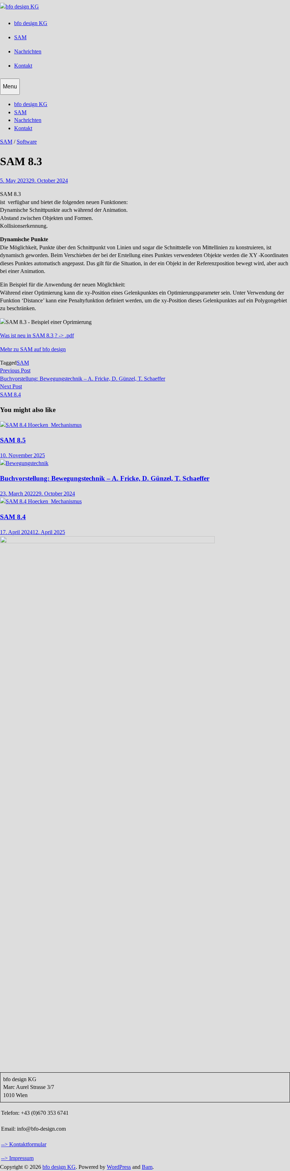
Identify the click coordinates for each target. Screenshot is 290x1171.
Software (27, 142)
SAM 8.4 (13, 517)
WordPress (119, 1167)
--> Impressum (17, 1158)
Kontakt (23, 66)
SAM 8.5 (13, 440)
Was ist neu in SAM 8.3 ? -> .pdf (37, 335)
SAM (20, 37)
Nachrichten (27, 51)
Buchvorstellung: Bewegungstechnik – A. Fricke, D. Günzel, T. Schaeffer (104, 478)
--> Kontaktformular (23, 1144)
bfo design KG (30, 23)
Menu (10, 86)
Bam (147, 1167)
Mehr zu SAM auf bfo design (33, 349)
